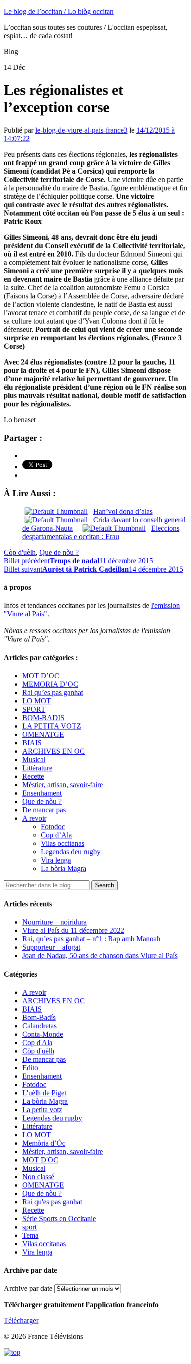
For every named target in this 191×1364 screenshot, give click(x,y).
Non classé (38, 1177)
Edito (30, 1068)
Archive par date (28, 1288)
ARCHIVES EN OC (53, 751)
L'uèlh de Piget (44, 1093)
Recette (33, 776)
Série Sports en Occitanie (59, 1218)
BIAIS (32, 743)
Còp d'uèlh (20, 552)
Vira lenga (56, 860)
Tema (30, 1235)
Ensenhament (42, 793)
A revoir (34, 818)
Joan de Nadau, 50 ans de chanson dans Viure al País (100, 955)
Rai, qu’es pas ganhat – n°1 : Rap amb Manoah (91, 939)
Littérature (37, 768)
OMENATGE (43, 734)
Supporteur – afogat (51, 947)
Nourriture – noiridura (54, 922)
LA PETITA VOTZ (51, 726)
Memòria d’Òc (43, 1143)
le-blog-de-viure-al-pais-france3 (81, 130)
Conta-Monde (42, 1034)
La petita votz (42, 1110)
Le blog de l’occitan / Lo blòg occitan (59, 11)
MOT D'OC (40, 1160)
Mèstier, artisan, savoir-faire (62, 785)
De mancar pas (44, 810)
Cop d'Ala (37, 1043)
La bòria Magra (63, 868)
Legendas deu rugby (71, 852)
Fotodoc (53, 827)
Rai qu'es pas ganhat (52, 1202)
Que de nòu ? (59, 552)
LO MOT (36, 701)
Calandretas (39, 1026)
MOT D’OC (40, 676)
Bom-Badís (39, 1017)
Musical (33, 759)
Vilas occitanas (62, 843)
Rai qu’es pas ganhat (52, 692)
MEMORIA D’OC (50, 684)
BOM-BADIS (43, 718)
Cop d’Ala (56, 835)
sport (29, 1227)
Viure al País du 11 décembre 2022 (73, 930)
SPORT (33, 709)
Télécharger (21, 1320)
